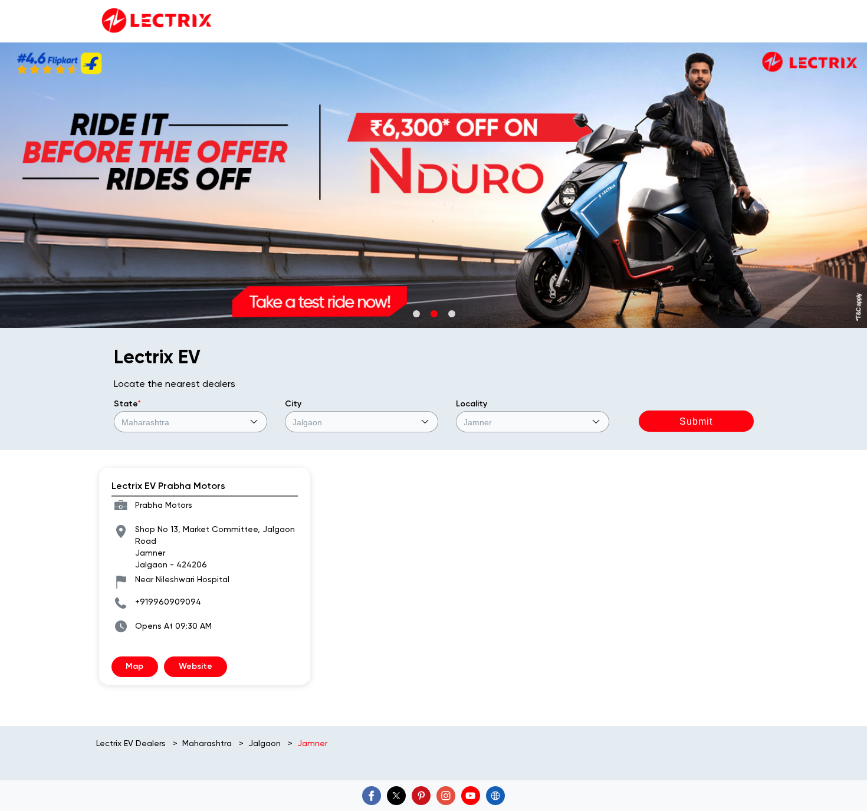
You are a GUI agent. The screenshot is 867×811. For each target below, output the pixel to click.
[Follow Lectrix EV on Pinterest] (421, 795)
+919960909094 (168, 601)
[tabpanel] (433, 185)
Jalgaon (264, 743)
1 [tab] (416, 313)
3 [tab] (451, 313)
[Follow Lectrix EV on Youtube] (471, 795)
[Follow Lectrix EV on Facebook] (372, 795)
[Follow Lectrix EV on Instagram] (446, 795)
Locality (471, 404)
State (127, 404)
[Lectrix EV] (155, 21)
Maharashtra (207, 743)
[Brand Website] (495, 795)
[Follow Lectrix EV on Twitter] (396, 795)
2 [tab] (433, 313)
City (293, 404)
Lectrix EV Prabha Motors (168, 485)
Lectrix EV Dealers (132, 743)
